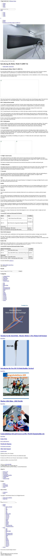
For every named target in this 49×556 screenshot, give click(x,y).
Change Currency (8, 554)
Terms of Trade (6, 478)
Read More (3, 338)
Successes (5, 279)
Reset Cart (5, 498)
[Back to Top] (1, 501)
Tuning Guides (6, 280)
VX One (5, 298)
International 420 (6, 287)
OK (4, 291)
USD (4, 13)
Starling (4, 294)
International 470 (6, 288)
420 (6, 511)
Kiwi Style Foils (9, 525)
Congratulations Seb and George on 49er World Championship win (22, 434)
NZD (2, 10)
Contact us (5, 492)
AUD (4, 16)
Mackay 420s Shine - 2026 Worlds (12, 401)
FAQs (4, 487)
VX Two (5, 299)
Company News (6, 276)
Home (4, 3)
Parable (7, 523)
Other (4, 292)
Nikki (4, 289)
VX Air (7, 518)
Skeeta (4, 293)
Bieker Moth (5, 66)
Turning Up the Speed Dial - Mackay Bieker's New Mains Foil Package (24, 336)
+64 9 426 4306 (8, 464)
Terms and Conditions (7, 497)
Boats (4, 4)
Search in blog (3, 271)
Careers (4, 477)
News (4, 6)
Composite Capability (7, 475)
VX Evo (5, 296)
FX (3, 286)
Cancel (2, 554)
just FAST (5, 277)
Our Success (5, 474)
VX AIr (4, 295)
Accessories (5, 484)
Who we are (5, 471)
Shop (4, 5)
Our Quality (5, 486)
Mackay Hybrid (9, 506)
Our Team (5, 472)
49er (4, 284)
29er (4, 283)
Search (2, 9)
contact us (11, 260)
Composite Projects (9, 526)
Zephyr (4, 300)
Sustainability (5, 476)
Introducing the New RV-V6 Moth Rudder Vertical (17, 368)
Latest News (11, 66)
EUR (4, 12)
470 (6, 510)
